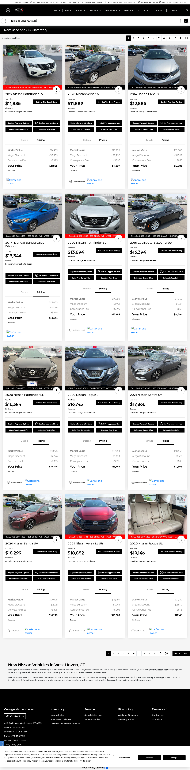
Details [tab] (24, 139)
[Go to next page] (180, 38)
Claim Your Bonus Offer (18, 129)
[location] (106, 2)
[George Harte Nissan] (17, 10)
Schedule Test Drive (46, 129)
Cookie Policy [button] (25, 761)
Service (89, 709)
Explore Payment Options (18, 123)
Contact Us (17, 716)
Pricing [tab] (41, 139)
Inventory (58, 709)
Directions (157, 719)
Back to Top (181, 653)
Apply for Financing (128, 715)
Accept (174, 758)
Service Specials (92, 719)
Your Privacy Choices (93, 767)
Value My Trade (126, 719)
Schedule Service (93, 715)
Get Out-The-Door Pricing (46, 102)
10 (175, 38)
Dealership (159, 709)
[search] (187, 10)
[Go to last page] (186, 38)
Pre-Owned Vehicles (61, 719)
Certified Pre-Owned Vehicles (65, 723)
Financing (125, 709)
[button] (56, 90)
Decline (149, 758)
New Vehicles (57, 715)
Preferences (124, 758)
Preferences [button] (85, 761)
